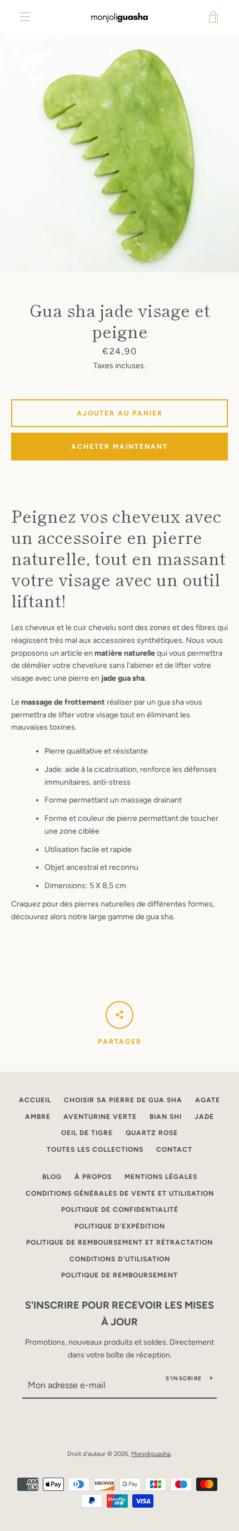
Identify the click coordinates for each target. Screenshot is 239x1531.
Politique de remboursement (119, 1275)
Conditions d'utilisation (119, 1259)
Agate (207, 1100)
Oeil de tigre (87, 1133)
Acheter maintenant (119, 446)
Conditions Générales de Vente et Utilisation (120, 1193)
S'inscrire (184, 1378)
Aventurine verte (100, 1117)
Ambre (38, 1117)
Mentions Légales (161, 1177)
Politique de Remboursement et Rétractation (119, 1242)
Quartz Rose (152, 1133)
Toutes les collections (95, 1149)
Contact (174, 1149)
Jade (204, 1117)
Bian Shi (166, 1117)
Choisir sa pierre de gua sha (123, 1100)
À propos (93, 1177)
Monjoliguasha (151, 1454)
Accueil (35, 1100)
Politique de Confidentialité (119, 1209)
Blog (52, 1177)
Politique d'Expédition (119, 1226)
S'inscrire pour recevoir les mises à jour (119, 1314)
